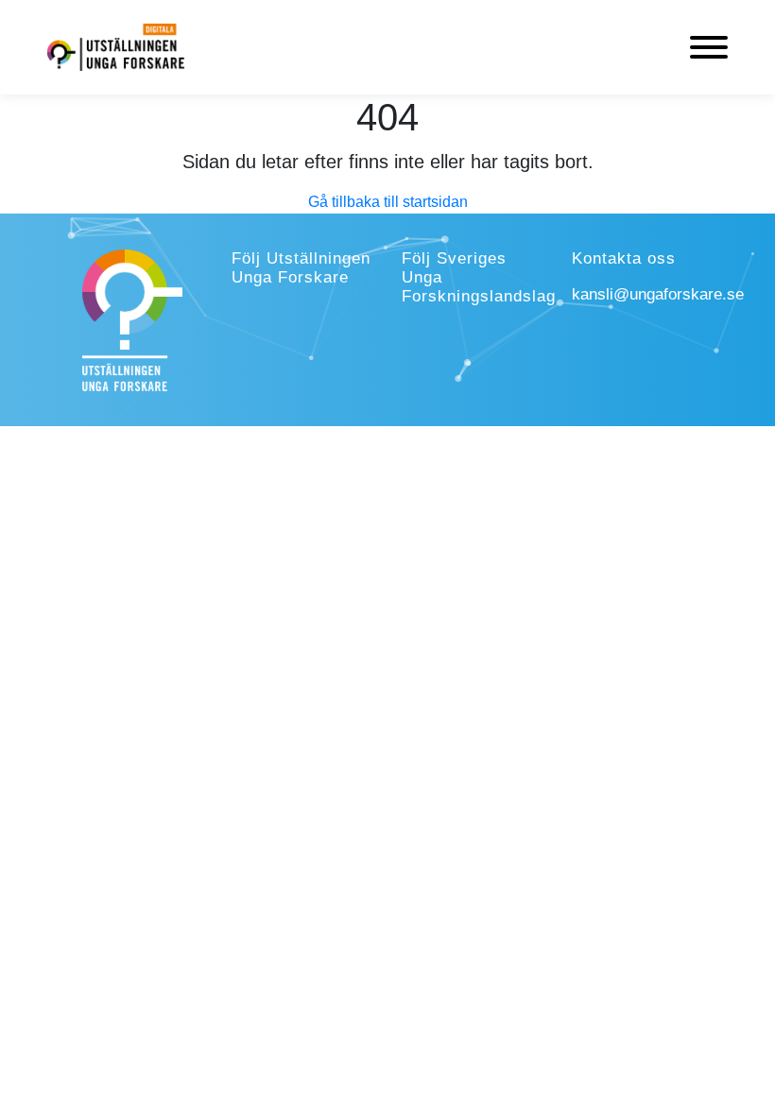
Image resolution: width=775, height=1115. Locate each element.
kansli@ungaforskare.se (658, 294)
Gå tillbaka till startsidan (388, 202)
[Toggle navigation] (709, 47)
